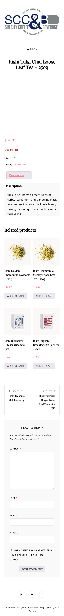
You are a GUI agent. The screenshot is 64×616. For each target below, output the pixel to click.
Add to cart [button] (15, 296)
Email (13, 515)
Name (13, 498)
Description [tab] (16, 175)
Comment (16, 449)
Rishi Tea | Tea (19, 164)
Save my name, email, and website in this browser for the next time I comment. (31, 555)
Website (14, 532)
